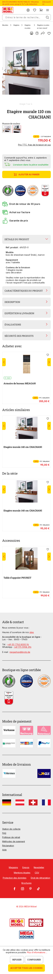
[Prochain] (47, 71)
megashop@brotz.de (20, 652)
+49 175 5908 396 (22, 647)
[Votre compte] (28, 10)
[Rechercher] (47, 17)
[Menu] (47, 10)
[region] (26, 72)
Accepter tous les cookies (26, 968)
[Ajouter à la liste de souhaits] (49, 33)
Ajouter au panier (29, 174)
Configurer (34, 959)
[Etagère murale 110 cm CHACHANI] (26, 71)
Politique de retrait (11, 837)
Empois (25, 867)
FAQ (4, 833)
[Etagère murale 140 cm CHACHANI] (26, 428)
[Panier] (41, 10)
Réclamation (8, 845)
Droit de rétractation (40, 878)
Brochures (26, 883)
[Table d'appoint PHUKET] (26, 558)
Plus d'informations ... (37, 952)
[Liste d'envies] (34, 10)
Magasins (13, 867)
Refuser (16, 959)
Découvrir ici (46, 3)
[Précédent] (5, 71)
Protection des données (14, 878)
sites (31, 632)
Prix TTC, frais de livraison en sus (34, 144)
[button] (26, 204)
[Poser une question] (37, 33)
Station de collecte (11, 829)
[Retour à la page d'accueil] (7, 10)
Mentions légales (22, 872)
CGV (37, 872)
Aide (4, 849)
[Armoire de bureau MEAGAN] (26, 364)
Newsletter (39, 867)
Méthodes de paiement (13, 841)
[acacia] (6, 129)
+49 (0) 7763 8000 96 (18, 644)
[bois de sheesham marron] (16, 129)
